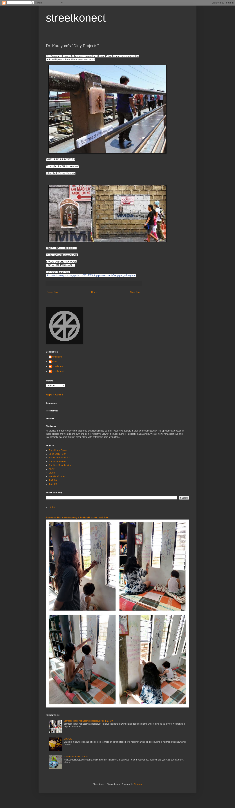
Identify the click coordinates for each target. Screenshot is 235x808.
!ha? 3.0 (53, 480)
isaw (54, 361)
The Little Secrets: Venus (61, 465)
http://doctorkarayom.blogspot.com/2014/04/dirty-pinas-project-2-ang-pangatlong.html (91, 275)
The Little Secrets (57, 461)
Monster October (57, 476)
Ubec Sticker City (57, 454)
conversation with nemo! (76, 756)
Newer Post (52, 292)
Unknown (57, 356)
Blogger (138, 784)
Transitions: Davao (58, 450)
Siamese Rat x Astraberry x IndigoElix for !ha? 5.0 (77, 517)
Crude (52, 472)
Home (94, 292)
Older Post (135, 292)
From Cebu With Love (59, 457)
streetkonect (76, 18)
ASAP (52, 469)
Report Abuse (54, 394)
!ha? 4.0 (53, 484)
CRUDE (68, 738)
